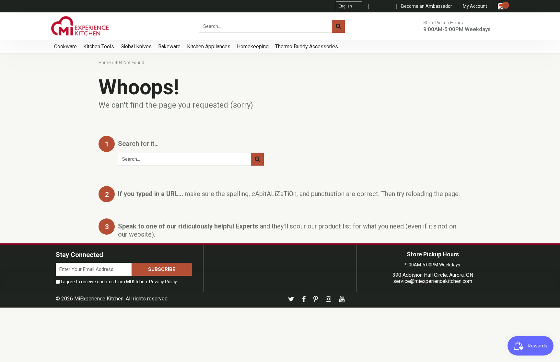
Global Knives (136, 46)
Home (105, 62)
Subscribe (161, 269)
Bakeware (169, 46)
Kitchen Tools (98, 46)
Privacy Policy (163, 281)
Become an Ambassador (426, 6)
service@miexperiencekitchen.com (432, 281)
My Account (475, 6)
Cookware (65, 46)
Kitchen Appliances (208, 46)
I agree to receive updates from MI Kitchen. (118, 281)
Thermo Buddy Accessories (306, 46)
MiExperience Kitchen (98, 299)
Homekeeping (253, 46)
